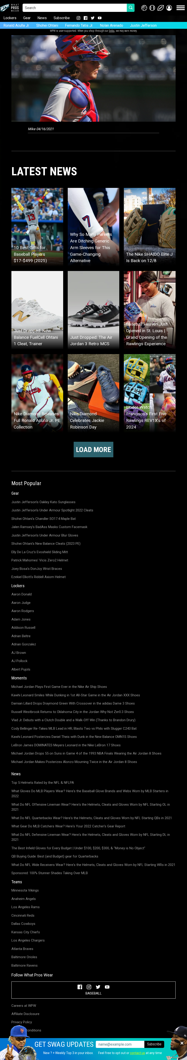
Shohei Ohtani (47, 25)
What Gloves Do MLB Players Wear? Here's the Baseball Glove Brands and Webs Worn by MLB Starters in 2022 (89, 793)
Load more (93, 449)
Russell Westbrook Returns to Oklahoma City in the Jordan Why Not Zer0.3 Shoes (72, 712)
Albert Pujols (20, 669)
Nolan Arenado (111, 25)
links (111, 30)
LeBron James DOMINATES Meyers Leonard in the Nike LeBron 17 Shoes (66, 745)
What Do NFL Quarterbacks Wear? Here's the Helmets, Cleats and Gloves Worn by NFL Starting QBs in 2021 (91, 818)
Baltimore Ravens (24, 965)
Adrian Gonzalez (23, 644)
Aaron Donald (21, 594)
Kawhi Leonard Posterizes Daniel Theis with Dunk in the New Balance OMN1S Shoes (74, 737)
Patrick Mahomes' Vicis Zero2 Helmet (39, 560)
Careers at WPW (23, 1006)
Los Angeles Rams (25, 907)
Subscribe (62, 18)
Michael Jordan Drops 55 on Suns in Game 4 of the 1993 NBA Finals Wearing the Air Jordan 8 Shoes (86, 753)
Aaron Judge (21, 603)
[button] (169, 8)
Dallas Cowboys (23, 924)
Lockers (9, 18)
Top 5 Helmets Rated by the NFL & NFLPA (42, 783)
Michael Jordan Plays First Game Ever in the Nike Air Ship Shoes (59, 687)
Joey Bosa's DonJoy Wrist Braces (36, 569)
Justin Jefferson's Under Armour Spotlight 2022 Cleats (52, 510)
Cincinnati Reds (22, 915)
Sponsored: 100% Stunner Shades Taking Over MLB (49, 873)
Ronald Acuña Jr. (16, 25)
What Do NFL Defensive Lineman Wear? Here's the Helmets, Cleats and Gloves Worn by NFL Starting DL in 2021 (90, 837)
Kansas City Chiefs (25, 932)
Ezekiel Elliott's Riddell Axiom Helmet (38, 577)
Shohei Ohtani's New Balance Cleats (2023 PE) (46, 544)
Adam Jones (21, 619)
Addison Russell (23, 628)
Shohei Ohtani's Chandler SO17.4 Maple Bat (43, 519)
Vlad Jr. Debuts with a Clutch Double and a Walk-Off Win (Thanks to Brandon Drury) (73, 720)
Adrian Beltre (21, 636)
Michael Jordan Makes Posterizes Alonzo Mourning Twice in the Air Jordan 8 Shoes (74, 762)
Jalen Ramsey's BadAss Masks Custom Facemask (49, 527)
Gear (27, 18)
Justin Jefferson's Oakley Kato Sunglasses (43, 502)
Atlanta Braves (22, 949)
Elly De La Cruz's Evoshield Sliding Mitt (39, 552)
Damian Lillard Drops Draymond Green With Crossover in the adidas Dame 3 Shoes (73, 703)
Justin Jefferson (143, 25)
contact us (137, 1053)
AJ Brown (18, 653)
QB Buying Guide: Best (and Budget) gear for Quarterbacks (54, 856)
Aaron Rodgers (22, 611)
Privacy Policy (21, 1022)
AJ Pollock (19, 661)
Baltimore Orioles (24, 957)
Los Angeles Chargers (28, 940)
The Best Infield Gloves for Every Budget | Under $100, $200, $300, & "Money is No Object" (78, 848)
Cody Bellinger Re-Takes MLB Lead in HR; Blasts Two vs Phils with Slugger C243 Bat (74, 728)
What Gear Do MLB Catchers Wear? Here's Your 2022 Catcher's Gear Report (68, 826)
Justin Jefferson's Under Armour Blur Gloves (44, 535)
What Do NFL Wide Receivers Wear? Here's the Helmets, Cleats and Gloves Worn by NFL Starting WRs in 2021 (93, 865)
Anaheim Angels (23, 899)
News (42, 18)
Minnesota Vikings (25, 890)
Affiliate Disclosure (25, 1014)
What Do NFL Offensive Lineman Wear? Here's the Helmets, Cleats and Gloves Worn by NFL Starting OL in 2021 (90, 807)
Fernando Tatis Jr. (79, 25)
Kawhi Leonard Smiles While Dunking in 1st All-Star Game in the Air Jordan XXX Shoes (75, 695)
